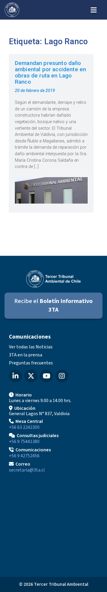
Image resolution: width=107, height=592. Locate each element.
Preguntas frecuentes (31, 363)
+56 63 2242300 (24, 427)
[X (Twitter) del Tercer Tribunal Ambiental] (30, 376)
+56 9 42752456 (24, 456)
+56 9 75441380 (24, 441)
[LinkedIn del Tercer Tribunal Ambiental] (15, 376)
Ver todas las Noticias (31, 347)
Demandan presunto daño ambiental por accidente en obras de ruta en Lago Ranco (50, 72)
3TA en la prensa (25, 355)
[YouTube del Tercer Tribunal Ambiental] (46, 376)
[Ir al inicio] (11, 9)
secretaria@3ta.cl (27, 470)
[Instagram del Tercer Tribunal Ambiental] (61, 376)
